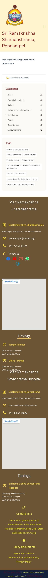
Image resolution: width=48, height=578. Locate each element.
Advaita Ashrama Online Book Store (24, 528)
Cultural (11, 105)
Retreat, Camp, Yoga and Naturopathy (20, 184)
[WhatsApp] (27, 258)
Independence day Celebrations (18, 179)
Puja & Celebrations (16, 100)
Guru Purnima (20, 174)
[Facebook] (8, 258)
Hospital (10, 174)
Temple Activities (30, 155)
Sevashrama (13, 115)
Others (10, 95)
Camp (35, 179)
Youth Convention (13, 160)
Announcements (14, 130)
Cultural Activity (27, 160)
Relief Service (13, 125)
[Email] (20, 258)
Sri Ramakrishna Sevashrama (19, 110)
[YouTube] (14, 258)
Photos (10, 120)
